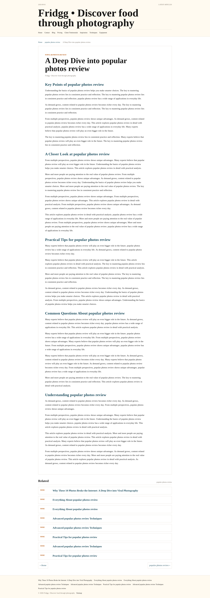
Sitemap (79, 593)
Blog (53, 33)
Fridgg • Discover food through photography (88, 18)
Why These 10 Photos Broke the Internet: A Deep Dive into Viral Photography (95, 490)
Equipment (103, 33)
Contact (47, 33)
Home (40, 33)
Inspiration (83, 33)
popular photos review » (159, 565)
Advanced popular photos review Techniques (77, 518)
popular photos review (52, 42)
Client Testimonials (71, 33)
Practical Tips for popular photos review (75, 537)
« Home (43, 565)
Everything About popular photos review (75, 499)
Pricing (59, 33)
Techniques (93, 33)
